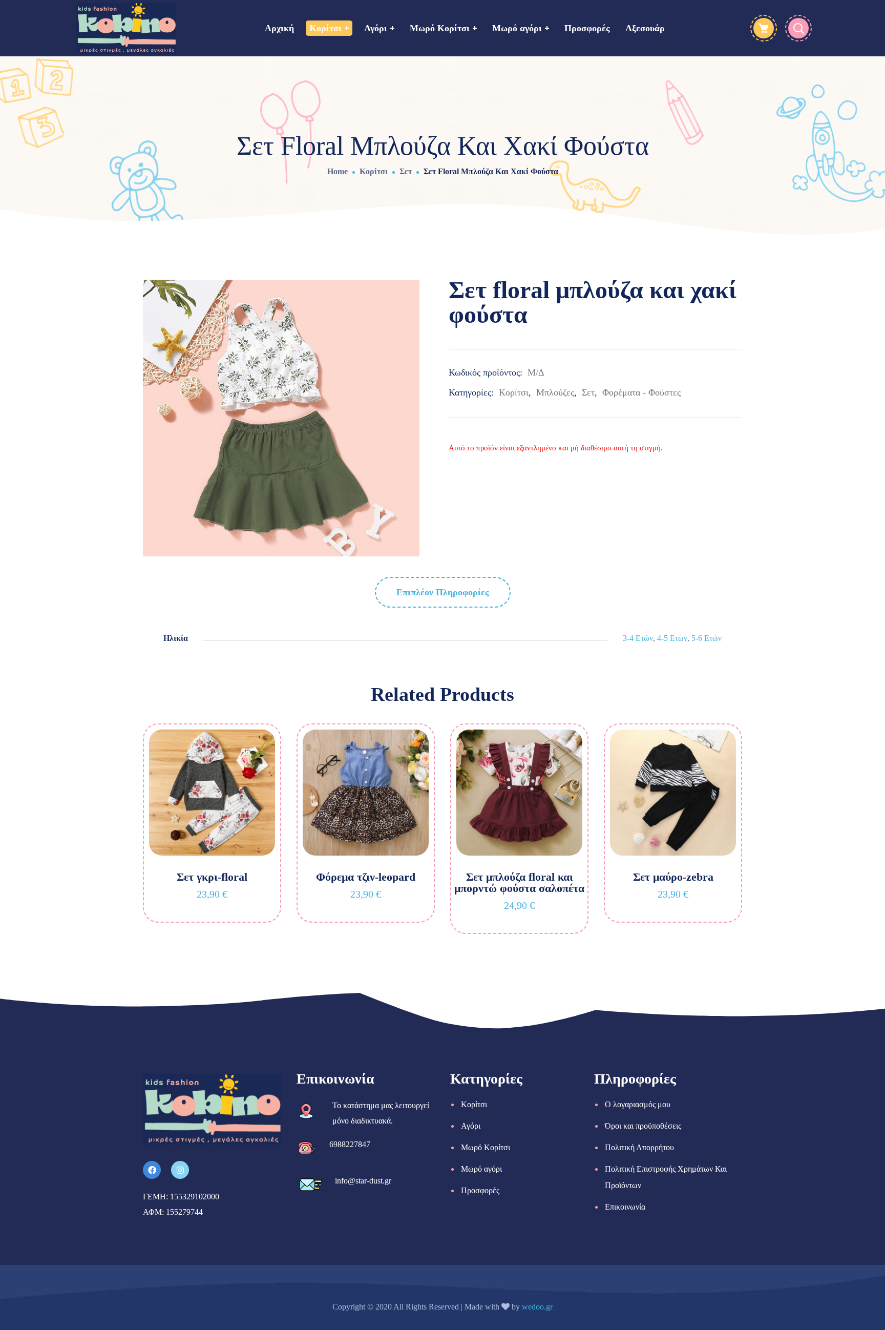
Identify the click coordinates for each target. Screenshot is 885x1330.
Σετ (405, 171)
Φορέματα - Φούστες (641, 392)
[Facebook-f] (152, 1170)
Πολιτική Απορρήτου (639, 1147)
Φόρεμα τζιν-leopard (365, 876)
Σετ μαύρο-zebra (673, 876)
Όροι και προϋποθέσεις (643, 1125)
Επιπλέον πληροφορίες (442, 592)
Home (337, 171)
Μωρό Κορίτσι (485, 1147)
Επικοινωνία (625, 1206)
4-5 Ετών (672, 638)
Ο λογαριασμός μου (637, 1104)
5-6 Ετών (706, 638)
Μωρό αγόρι (481, 1169)
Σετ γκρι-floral (212, 876)
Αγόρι (470, 1125)
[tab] (442, 592)
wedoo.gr (537, 1306)
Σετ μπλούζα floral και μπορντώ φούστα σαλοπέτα (519, 882)
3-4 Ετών (638, 638)
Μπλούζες (555, 392)
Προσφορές (480, 1190)
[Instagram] (180, 1170)
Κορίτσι (374, 171)
